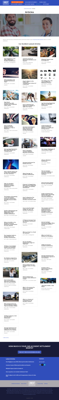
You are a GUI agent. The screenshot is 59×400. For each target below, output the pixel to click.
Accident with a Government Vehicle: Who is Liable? (46, 268)
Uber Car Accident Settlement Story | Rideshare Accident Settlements (9, 185)
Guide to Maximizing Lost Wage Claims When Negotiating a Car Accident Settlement (10, 212)
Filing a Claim (42, 2)
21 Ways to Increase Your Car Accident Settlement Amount (29, 221)
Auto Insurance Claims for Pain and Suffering (47, 183)
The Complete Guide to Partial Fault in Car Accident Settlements (10, 236)
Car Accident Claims (13, 215)
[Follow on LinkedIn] (45, 365)
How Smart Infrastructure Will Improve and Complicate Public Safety (10, 103)
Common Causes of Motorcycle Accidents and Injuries (29, 59)
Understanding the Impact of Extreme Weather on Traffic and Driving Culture (47, 127)
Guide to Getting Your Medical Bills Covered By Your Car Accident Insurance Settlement (47, 195)
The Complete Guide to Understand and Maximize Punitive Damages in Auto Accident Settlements (47, 210)
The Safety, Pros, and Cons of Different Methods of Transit (46, 81)
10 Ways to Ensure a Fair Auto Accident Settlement (10, 317)
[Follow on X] (42, 365)
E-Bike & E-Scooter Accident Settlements (47, 245)
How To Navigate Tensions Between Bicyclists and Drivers (28, 151)
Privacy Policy (40, 383)
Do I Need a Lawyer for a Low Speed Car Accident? (10, 258)
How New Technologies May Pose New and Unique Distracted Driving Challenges (29, 128)
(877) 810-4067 (46, 4)
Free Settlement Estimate (17, 2)
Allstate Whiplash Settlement (46, 160)
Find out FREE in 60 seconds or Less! (29, 352)
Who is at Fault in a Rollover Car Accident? (47, 235)
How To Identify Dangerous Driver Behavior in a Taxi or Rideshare (9, 127)
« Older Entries (6, 337)
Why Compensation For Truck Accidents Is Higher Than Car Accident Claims (10, 305)
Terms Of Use (23, 383)
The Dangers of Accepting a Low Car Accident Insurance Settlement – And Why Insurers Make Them (10, 198)
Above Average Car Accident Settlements (28, 174)
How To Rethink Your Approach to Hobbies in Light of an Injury (29, 105)
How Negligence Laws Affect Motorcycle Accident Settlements (9, 59)
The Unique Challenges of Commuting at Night (48, 149)
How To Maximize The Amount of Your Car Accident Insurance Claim (29, 198)
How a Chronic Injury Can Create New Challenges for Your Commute (10, 172)
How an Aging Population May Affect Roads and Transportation (10, 150)
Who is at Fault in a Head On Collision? (29, 232)
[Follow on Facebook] (40, 365)
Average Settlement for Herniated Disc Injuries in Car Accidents (48, 256)
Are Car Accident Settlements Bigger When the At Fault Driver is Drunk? (48, 223)
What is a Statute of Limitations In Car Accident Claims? (28, 300)
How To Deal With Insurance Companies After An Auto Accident (10, 281)
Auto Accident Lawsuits (16, 4)
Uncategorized (12, 62)
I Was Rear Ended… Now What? (47, 286)
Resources (38, 4)
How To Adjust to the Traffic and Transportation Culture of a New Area (29, 82)
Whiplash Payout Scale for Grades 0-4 (47, 60)
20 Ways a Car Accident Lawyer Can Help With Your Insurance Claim (10, 247)
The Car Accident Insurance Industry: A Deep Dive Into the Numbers (47, 172)
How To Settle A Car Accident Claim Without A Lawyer (29, 277)
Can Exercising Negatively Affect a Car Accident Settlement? (48, 104)
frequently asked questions (38, 39)
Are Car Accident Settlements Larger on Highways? (28, 242)
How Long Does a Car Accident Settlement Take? (9, 81)
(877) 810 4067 (42, 361)
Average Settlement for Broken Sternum (29, 163)
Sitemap (46, 383)
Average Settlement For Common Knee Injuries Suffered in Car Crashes (10, 329)
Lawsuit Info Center (27, 8)
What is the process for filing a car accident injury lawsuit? (29, 288)
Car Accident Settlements (31, 2)
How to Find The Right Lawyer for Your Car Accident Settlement (28, 209)
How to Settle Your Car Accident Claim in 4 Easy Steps (29, 265)
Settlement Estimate (16, 383)
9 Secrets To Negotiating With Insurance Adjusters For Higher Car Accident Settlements (29, 186)
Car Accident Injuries (29, 4)
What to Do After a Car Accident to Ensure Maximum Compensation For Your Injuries (10, 224)
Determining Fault (12, 239)
